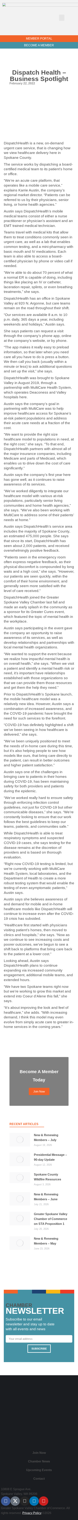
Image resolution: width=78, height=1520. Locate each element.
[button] (61, 18)
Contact (39, 1478)
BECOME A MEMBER (39, 45)
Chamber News (39, 1461)
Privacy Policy (31, 1513)
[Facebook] (5, 1501)
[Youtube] (43, 1501)
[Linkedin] (34, 1501)
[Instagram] (24, 1501)
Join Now (39, 1452)
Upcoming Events (39, 1470)
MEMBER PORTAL (39, 38)
